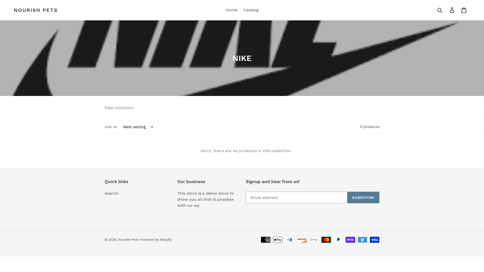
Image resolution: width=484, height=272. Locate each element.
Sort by (111, 127)
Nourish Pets (36, 10)
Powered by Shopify (156, 240)
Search (111, 193)
